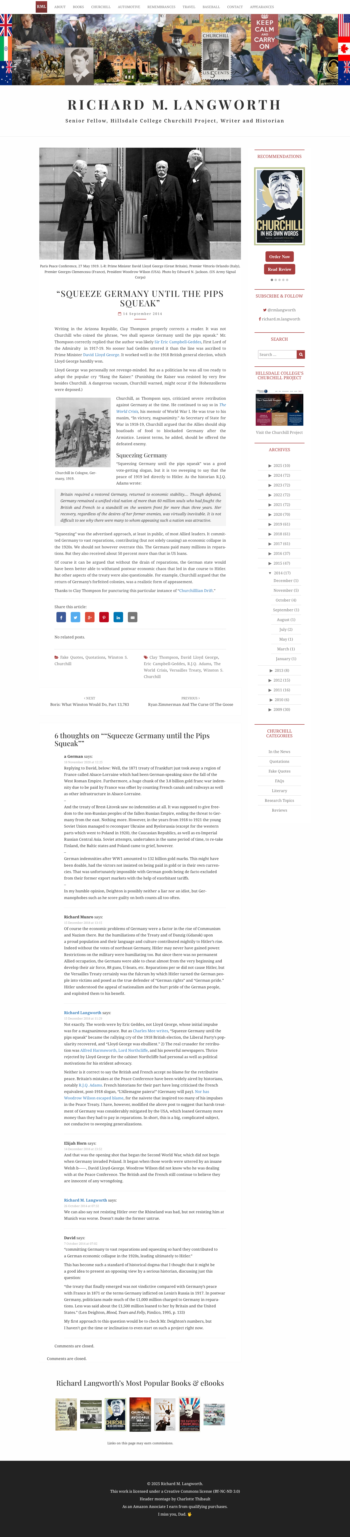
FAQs (279, 784)
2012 (278, 683)
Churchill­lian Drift (196, 590)
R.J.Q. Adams (199, 663)
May (283, 642)
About (60, 7)
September (283, 613)
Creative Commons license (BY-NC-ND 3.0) (202, 1491)
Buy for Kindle (285, 268)
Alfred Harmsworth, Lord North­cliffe (114, 1050)
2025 (278, 468)
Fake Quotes (71, 657)
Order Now (285, 255)
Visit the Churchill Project (279, 435)
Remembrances (161, 7)
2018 (278, 537)
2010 (279, 702)
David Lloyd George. (101, 354)
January (283, 661)
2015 (278, 566)
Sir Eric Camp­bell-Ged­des (178, 341)
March (283, 652)
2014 (278, 576)
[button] (272, 283)
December (283, 583)
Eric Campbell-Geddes (164, 663)
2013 (279, 673)
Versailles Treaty (185, 670)
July (283, 632)
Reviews (279, 813)
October (283, 603)
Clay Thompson (164, 657)
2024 (278, 478)
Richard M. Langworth (41, 7)
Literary (279, 793)
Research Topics (279, 803)
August (283, 622)
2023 (278, 488)
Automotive (129, 7)
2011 (278, 693)
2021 (278, 507)
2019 (278, 527)
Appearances (262, 7)
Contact (235, 7)
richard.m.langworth (281, 322)
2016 (278, 556)
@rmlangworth (282, 313)
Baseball (211, 7)
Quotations (95, 657)
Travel (189, 7)
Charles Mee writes (150, 1030)
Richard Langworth (82, 1012)
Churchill (101, 7)
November (283, 593)
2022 (278, 498)
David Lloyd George (199, 657)
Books (78, 7)
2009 (278, 712)
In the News (279, 754)
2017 (278, 546)
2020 (278, 517)
